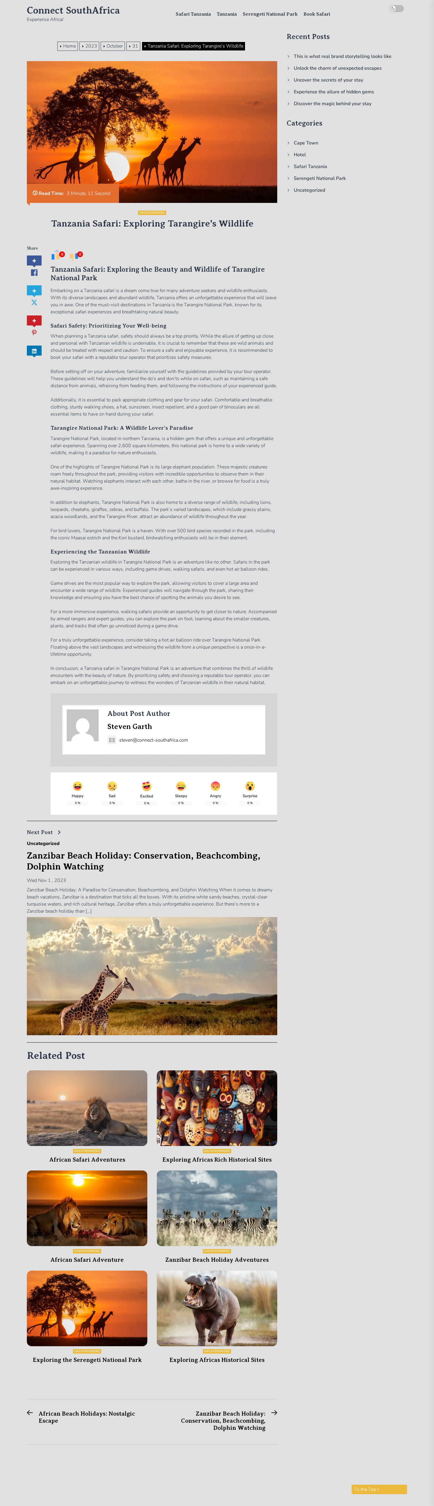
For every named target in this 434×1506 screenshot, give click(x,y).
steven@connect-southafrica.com (153, 740)
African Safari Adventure (87, 1259)
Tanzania (227, 14)
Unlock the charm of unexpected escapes (338, 68)
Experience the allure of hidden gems (334, 92)
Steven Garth (129, 726)
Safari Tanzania (193, 14)
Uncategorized (152, 212)
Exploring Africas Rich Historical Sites (217, 1159)
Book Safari (317, 14)
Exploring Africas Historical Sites (217, 1360)
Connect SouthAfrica (73, 10)
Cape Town (306, 143)
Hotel (300, 155)
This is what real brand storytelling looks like (342, 56)
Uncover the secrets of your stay (328, 80)
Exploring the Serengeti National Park (87, 1360)
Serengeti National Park (270, 14)
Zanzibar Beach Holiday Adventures (217, 1259)
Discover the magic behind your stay (332, 103)
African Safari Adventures (87, 1159)
